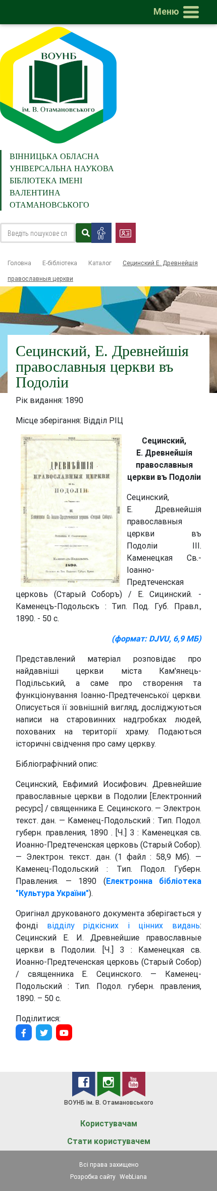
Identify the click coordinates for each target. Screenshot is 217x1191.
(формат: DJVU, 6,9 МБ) (156, 638)
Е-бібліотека (59, 263)
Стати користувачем (108, 1141)
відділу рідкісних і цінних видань (123, 925)
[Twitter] (44, 1032)
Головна (19, 263)
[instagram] (109, 1083)
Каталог (100, 263)
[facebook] (84, 1083)
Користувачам (108, 1123)
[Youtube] (64, 1032)
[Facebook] (24, 1032)
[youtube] (133, 1083)
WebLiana (133, 1176)
